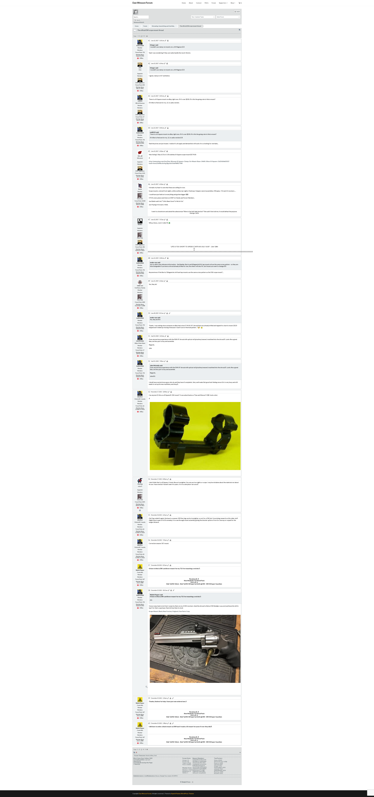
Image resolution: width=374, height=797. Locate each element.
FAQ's (207, 3)
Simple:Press (186, 782)
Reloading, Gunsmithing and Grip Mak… (163, 26)
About (191, 3)
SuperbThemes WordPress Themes (182, 793)
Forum (214, 3)
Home (184, 3)
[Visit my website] (140, 510)
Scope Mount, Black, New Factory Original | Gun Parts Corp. (169, 611)
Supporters (222, 3)
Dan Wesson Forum (142, 2)
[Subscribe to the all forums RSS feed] (134, 752)
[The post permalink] (165, 41)
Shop (232, 3)
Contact (199, 3)
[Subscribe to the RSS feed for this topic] (240, 30)
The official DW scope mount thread (190, 26)
